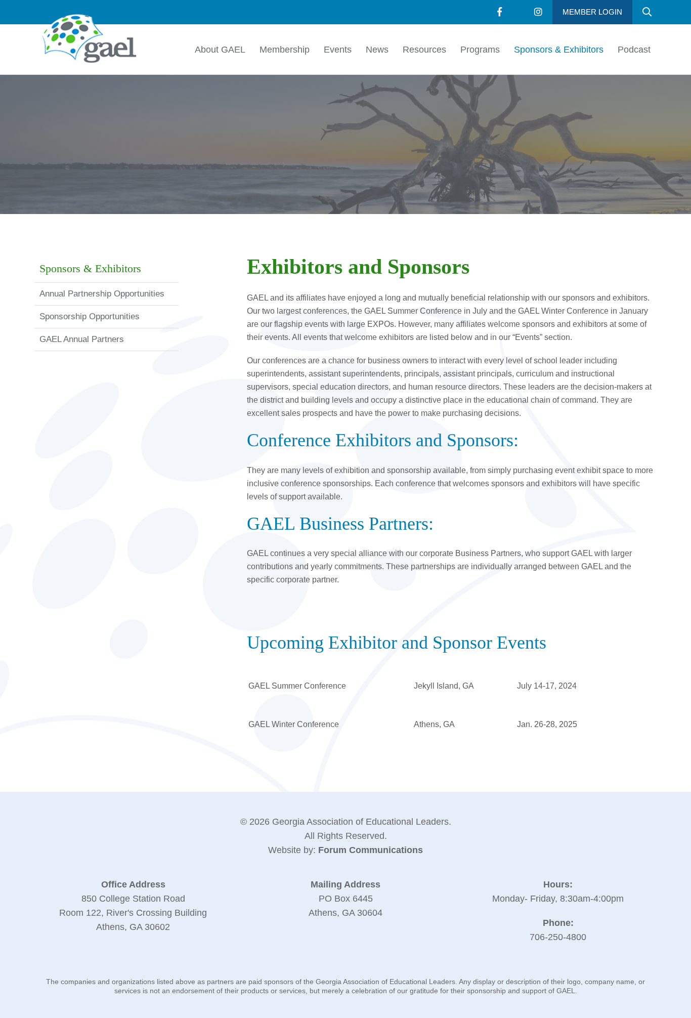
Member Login (592, 12)
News (377, 50)
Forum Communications (370, 850)
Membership (285, 50)
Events (338, 50)
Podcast (634, 50)
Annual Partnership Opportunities (101, 294)
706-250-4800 (558, 937)
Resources (424, 50)
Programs (480, 50)
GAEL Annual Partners (81, 339)
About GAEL (220, 50)
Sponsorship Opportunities (89, 316)
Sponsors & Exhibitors (558, 50)
